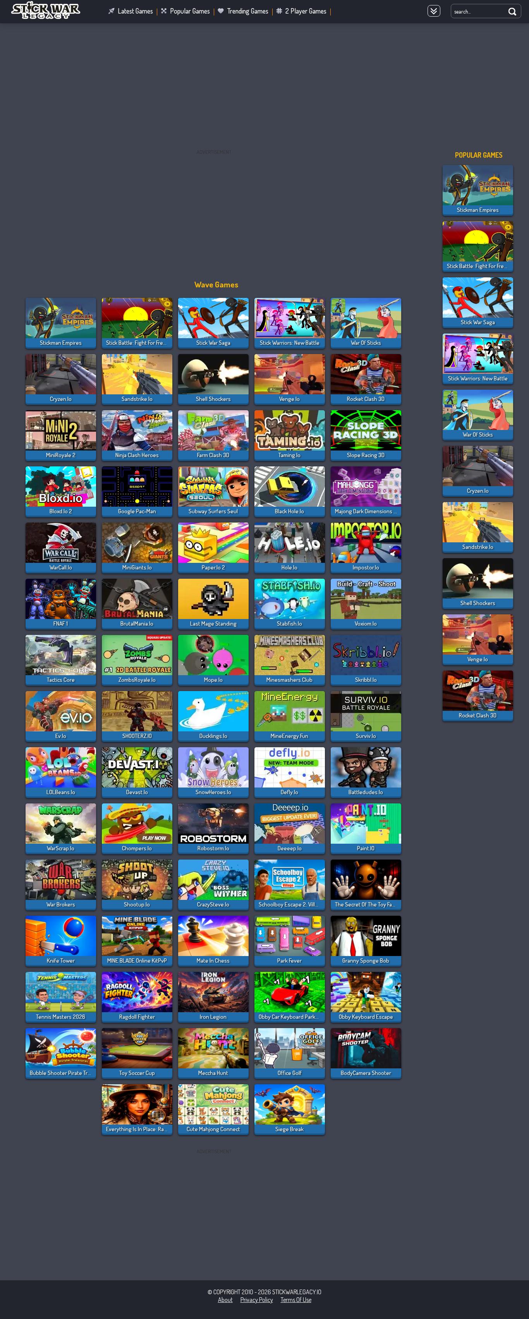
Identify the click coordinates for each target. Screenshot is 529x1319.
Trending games (247, 11)
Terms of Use (296, 1300)
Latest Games (135, 11)
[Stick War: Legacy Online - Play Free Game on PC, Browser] (50, 17)
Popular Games (190, 11)
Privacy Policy (256, 1300)
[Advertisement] (264, 87)
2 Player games (305, 11)
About (225, 1300)
